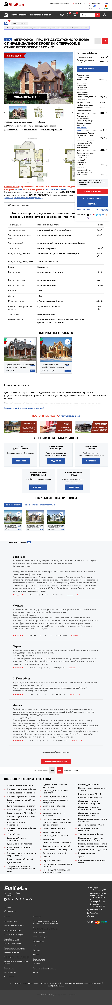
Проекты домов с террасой (55, 835)
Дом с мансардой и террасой (57, 843)
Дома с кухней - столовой (55, 796)
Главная (7, 917)
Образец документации (44, 126)
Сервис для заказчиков (56, 438)
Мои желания (9, 977)
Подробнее (15, 356)
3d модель (12, 129)
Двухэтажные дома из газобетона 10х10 (88, 814)
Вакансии (36, 963)
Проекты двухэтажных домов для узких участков (56, 871)
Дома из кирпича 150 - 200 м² (21, 813)
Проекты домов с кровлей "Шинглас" (55, 791)
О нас (35, 946)
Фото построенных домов (20, 122)
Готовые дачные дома (88, 784)
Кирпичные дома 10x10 (89, 794)
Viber (92, 916)
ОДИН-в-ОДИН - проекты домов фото (55, 785)
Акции (35, 972)
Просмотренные (10, 972)
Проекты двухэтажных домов (21, 796)
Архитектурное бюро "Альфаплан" (12, 894)
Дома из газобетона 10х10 (91, 825)
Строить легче (11, 186)
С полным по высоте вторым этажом (92, 861)
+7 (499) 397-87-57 (97, 906)
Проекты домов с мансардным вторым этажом (21, 854)
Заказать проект (93, 191)
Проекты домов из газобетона (21, 789)
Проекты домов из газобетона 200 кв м (21, 829)
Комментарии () (52, 129)
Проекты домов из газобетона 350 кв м (92, 789)
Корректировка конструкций (14, 948)
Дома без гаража (15, 863)
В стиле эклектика (86, 853)
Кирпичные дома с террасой (56, 846)
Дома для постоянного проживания (54, 814)
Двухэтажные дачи (52, 860)
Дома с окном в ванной (54, 828)
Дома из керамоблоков (54, 806)
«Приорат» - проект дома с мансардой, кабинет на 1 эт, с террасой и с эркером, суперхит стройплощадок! (18, 366)
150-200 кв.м (13, 834)
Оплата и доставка (16, 126)
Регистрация (11, 911)
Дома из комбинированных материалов (56, 801)
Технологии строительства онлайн (45, 928)
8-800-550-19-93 (80, 3)
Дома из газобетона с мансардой (17, 823)
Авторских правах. (56, 985)
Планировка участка (11, 952)
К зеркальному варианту (25, 97)
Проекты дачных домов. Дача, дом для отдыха (57, 823)
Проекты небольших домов (56, 819)
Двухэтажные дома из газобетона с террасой (89, 802)
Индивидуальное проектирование (16, 957)
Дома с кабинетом (51, 832)
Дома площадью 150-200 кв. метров (21, 801)
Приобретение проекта (40, 15)
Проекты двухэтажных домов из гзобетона (21, 817)
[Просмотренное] (62, 15)
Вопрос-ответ (30, 129)
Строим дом (37, 917)
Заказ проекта (9, 968)
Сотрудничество (39, 959)
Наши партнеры (39, 932)
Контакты (36, 950)
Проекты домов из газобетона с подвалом (92, 820)
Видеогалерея (38, 941)
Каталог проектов (19, 15)
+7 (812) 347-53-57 (97, 902)
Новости (36, 955)
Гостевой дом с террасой (54, 853)
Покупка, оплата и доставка (14, 926)
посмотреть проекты (82, 129)
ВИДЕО (18, 189)
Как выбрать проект (11, 939)
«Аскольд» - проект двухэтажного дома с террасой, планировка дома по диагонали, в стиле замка (33, 526)
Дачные (46, 857)
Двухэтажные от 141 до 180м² (92, 850)
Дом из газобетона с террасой (57, 850)
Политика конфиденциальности (44, 968)
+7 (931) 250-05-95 (97, 898)
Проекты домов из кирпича (20, 786)
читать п (64, 415)
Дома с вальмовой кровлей (20, 859)
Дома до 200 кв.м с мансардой (16, 839)
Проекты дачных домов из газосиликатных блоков (90, 839)
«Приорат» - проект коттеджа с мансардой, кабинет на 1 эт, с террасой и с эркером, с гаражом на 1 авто (52, 367)
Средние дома (50, 839)
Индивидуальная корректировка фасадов (16, 962)
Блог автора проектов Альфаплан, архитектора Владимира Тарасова (45, 922)
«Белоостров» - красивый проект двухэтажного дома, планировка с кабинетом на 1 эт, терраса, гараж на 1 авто (54, 527)
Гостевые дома (50, 809)
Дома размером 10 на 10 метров (19, 848)
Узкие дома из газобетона (90, 834)
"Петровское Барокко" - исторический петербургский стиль (21, 868)
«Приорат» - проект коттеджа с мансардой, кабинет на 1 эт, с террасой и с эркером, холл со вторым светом (11, 527)
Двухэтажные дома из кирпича (22, 806)
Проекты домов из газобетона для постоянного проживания (92, 845)
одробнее (74, 415)
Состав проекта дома (55, 189)
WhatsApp (94, 913)
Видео (42, 122)
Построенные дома (40, 937)
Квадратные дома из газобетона (88, 829)
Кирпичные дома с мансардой (21, 809)
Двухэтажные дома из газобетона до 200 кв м (89, 808)
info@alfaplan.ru (95, 3)
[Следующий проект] (60, 770)
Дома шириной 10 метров (19, 844)
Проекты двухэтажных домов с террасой (57, 865)
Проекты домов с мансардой (21, 793)
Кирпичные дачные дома (90, 798)
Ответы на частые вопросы (14, 935)
